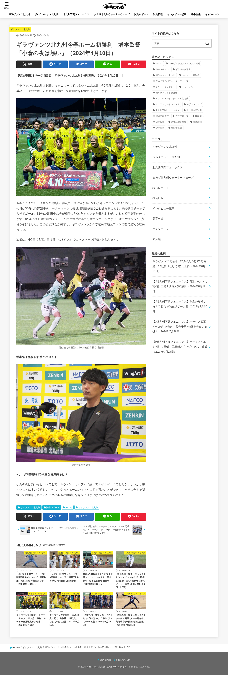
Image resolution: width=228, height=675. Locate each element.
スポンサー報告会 (191, 75)
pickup (69, 507)
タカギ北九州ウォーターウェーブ (112, 14)
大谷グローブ (182, 116)
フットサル (187, 87)
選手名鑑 (196, 14)
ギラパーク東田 (183, 69)
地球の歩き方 (162, 116)
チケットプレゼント (165, 87)
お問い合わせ (123, 660)
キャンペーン (212, 14)
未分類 (156, 239)
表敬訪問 (197, 122)
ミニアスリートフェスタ (168, 104)
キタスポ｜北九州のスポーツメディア (107, 666)
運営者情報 (106, 660)
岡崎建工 (199, 116)
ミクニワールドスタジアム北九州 (172, 98)
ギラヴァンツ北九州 (19, 14)
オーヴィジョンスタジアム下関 (184, 63)
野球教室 (160, 128)
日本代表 (160, 122)
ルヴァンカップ (194, 104)
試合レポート (141, 14)
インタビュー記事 (176, 14)
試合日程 (158, 14)
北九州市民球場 (194, 110)
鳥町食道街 (176, 128)
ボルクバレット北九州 (46, 14)
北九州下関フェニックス (76, 14)
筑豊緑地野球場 (178, 122)
